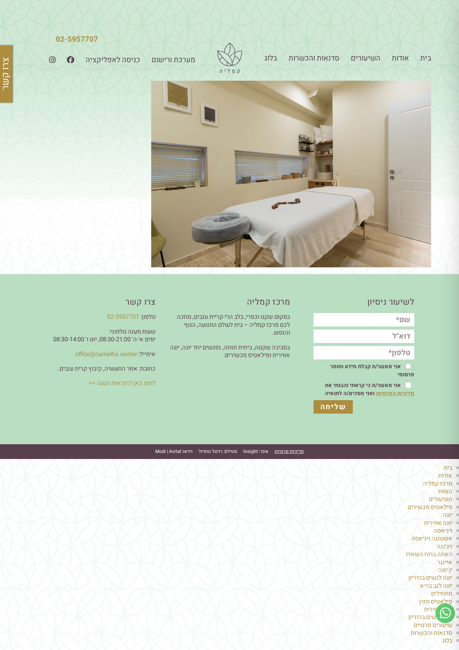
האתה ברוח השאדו (429, 554)
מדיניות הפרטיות (395, 393)
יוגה (447, 515)
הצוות (445, 491)
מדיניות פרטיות (289, 451)
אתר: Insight (255, 451)
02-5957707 (77, 39)
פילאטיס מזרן (435, 601)
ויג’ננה (444, 546)
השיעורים (365, 58)
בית (425, 58)
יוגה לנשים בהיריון (430, 577)
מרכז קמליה (437, 483)
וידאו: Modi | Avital (174, 451)
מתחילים (441, 593)
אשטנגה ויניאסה (431, 538)
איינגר (444, 562)
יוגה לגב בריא (436, 585)
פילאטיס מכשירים (430, 507)
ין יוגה (445, 570)
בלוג (270, 58)
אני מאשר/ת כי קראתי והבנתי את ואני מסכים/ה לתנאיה (369, 389)
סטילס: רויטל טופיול (218, 451)
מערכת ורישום (173, 59)
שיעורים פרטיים (433, 625)
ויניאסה (442, 530)
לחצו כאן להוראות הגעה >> (122, 383)
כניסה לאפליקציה (113, 59)
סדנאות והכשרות (314, 58)
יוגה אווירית (438, 523)
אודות (400, 58)
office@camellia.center (106, 354)
